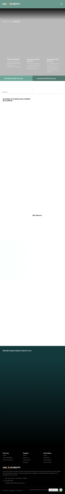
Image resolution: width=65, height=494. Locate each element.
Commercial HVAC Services (33, 60)
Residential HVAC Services (53, 60)
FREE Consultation (13, 59)
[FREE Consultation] (5, 59)
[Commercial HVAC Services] (25, 59)
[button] (33, 89)
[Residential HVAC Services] (45, 59)
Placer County (8, 21)
